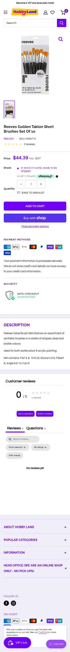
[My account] (45, 12)
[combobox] (30, 23)
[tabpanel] (35, 473)
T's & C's (42, 632)
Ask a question (25, 414)
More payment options (35, 226)
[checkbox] (14, 455)
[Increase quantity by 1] (41, 184)
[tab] (36, 428)
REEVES (9, 139)
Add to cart (35, 206)
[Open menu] (5, 12)
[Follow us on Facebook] (6, 603)
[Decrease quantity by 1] (21, 184)
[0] (63, 12)
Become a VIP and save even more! (35, 3)
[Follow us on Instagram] (13, 603)
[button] (30, 193)
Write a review (45, 414)
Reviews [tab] (15, 428)
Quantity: (9, 188)
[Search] (61, 23)
